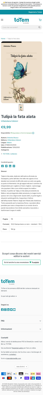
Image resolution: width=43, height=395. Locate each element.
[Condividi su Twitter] (6, 166)
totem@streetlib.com (13, 358)
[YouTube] (14, 309)
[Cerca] (39, 27)
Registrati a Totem (35, 12)
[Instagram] (5, 309)
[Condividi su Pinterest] (13, 166)
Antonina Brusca (12, 138)
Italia (21, 366)
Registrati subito (17, 348)
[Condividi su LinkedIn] (10, 166)
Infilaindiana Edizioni (9, 121)
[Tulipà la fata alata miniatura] (21, 107)
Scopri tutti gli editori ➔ (9, 296)
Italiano (9, 142)
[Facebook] (2, 309)
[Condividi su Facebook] (2, 166)
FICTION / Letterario (10, 154)
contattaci (12, 354)
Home (3, 38)
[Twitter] (11, 309)
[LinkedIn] (8, 309)
